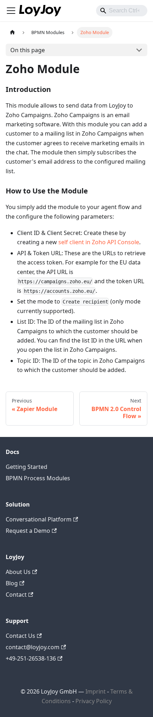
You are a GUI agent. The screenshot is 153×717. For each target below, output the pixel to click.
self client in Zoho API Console (98, 242)
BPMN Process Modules (38, 478)
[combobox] (121, 10)
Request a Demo (28, 531)
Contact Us (20, 636)
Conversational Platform (39, 519)
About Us (18, 572)
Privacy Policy (93, 701)
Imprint (95, 691)
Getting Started (26, 467)
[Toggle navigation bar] (11, 10)
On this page (27, 50)
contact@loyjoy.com (32, 647)
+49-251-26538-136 (31, 658)
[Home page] (12, 32)
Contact (16, 594)
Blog (12, 583)
